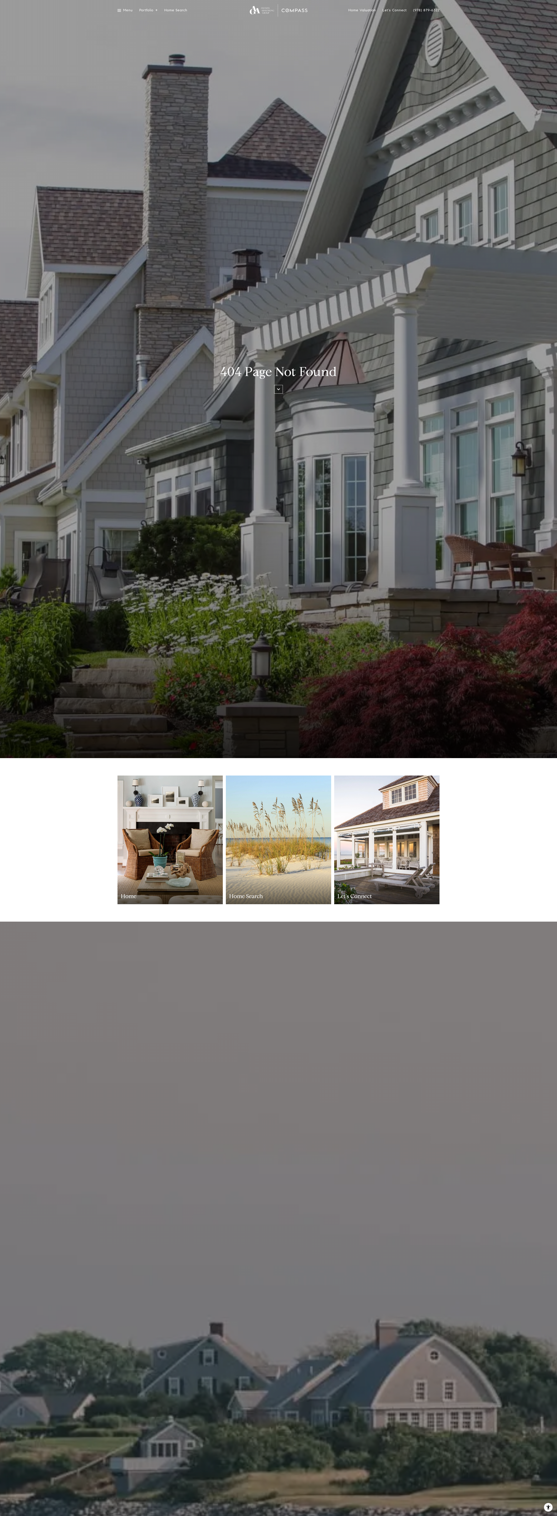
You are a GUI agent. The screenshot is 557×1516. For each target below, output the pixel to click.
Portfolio (146, 10)
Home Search (175, 10)
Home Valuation (362, 10)
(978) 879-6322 (426, 10)
